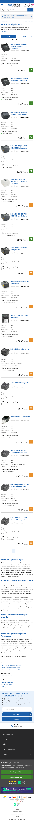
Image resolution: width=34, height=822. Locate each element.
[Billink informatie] (24, 797)
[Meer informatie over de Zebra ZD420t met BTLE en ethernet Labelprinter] (5, 521)
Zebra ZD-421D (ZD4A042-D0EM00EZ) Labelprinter (19, 79)
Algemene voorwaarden (17, 814)
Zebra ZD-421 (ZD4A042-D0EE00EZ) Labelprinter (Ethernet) (19, 46)
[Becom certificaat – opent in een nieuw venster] (19, 782)
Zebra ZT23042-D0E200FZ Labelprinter (19, 316)
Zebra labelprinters (7, 21)
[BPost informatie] (22, 800)
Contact (6, 754)
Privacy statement (17, 811)
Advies (5, 744)
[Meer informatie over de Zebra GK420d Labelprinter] (5, 420)
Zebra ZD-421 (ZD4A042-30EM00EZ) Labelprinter (19, 147)
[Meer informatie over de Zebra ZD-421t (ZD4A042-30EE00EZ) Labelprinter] (5, 217)
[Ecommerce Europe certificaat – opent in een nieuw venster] (24, 782)
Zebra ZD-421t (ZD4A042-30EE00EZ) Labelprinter (19, 215)
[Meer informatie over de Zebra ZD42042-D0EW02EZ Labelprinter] (5, 285)
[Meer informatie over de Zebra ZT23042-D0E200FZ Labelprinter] (5, 318)
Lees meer (3, 31)
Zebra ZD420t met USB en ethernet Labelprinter (20, 485)
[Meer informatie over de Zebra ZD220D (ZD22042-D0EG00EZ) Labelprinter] (5, 115)
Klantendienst (8, 734)
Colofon (17, 809)
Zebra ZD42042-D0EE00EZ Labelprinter (19, 249)
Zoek (30, 10)
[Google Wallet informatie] (12, 800)
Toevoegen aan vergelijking (10, 63)
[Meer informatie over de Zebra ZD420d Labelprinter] (5, 352)
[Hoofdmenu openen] (2, 5)
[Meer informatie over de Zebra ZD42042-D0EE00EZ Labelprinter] (5, 251)
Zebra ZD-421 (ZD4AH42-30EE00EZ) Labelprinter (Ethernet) (19, 182)
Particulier (16, 714)
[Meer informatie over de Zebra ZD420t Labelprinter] (5, 386)
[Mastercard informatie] (15, 797)
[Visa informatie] (10, 797)
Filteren (8, 36)
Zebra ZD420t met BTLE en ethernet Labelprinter (20, 519)
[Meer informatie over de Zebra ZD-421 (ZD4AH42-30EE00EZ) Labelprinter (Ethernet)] (5, 183)
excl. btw (30, 21)
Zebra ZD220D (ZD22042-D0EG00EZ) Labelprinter (19, 113)
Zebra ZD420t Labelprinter (20, 383)
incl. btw (24, 21)
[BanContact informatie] (5, 797)
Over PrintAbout (9, 749)
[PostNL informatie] (17, 800)
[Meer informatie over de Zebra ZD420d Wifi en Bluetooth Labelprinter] (5, 453)
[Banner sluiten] (31, 16)
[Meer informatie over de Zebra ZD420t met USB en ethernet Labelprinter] (5, 487)
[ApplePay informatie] (29, 797)
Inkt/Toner (6, 739)
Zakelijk (16, 719)
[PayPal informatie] (19, 797)
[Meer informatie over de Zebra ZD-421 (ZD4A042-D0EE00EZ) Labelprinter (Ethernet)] (5, 47)
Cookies (17, 816)
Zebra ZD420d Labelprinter (20, 349)
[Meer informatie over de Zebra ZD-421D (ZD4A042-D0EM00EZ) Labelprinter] (5, 81)
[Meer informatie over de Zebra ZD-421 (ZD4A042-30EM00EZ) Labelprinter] (5, 149)
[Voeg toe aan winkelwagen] (31, 70)
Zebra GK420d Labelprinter (20, 417)
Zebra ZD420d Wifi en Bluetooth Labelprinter (19, 451)
